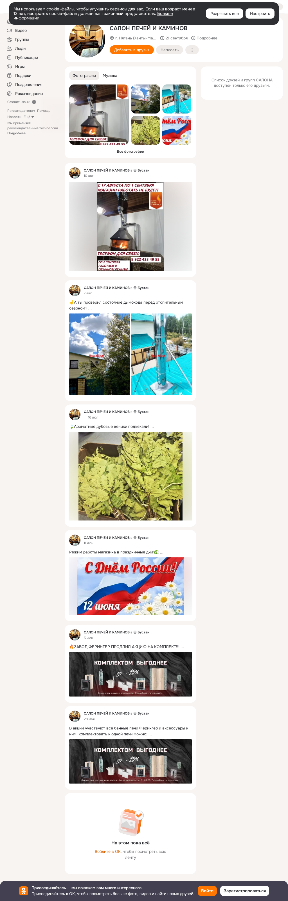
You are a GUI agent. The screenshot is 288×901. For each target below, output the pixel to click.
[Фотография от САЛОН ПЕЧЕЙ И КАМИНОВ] (87, 39)
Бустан (143, 170)
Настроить (260, 13)
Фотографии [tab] (84, 75)
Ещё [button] (27, 117)
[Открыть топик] (130, 305)
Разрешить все (224, 13)
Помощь (43, 110)
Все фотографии (130, 151)
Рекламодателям (21, 110)
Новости (14, 117)
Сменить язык (18, 102)
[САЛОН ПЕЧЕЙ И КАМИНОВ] (74, 173)
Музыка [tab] (110, 75)
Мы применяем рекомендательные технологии (32, 128)
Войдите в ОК (108, 851)
